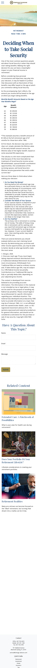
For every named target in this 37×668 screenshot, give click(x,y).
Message (4, 354)
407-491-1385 (21, 643)
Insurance (18, 665)
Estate (18, 663)
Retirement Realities (12, 501)
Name (3, 333)
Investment (18, 661)
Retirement (18, 659)
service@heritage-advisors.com (18, 652)
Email (3, 343)
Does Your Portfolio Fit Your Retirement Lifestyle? (16, 461)
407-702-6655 (20, 641)
